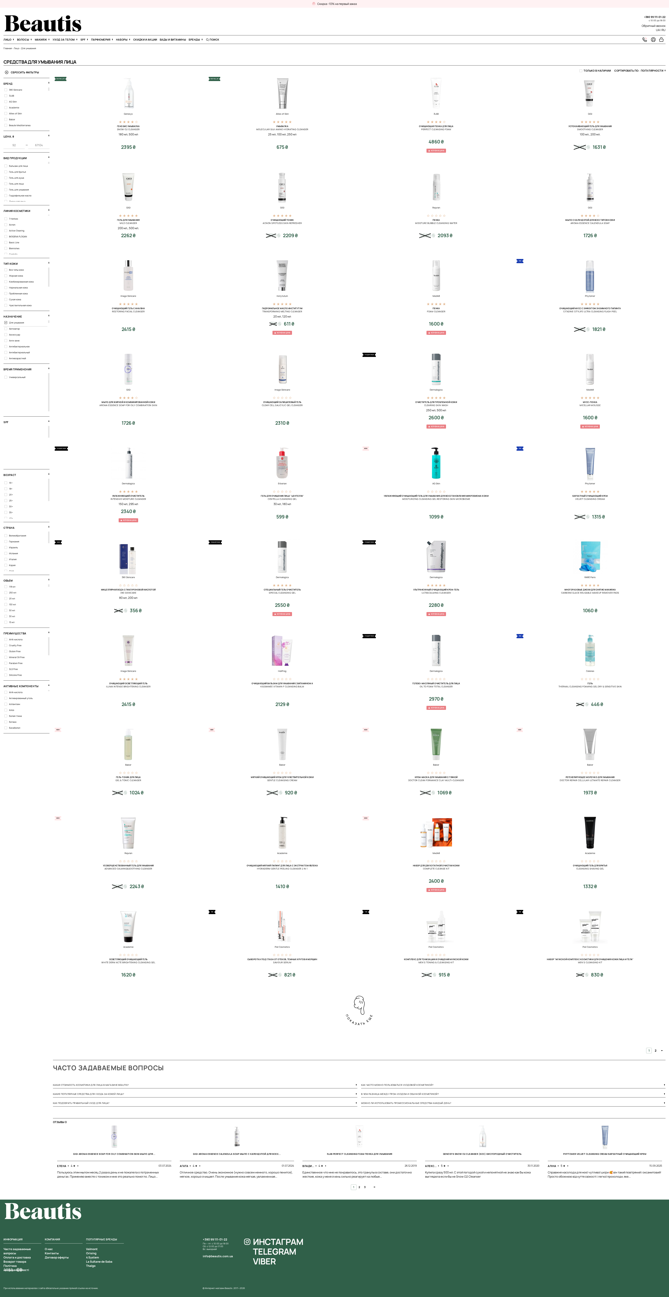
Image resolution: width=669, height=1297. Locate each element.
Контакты (52, 1253)
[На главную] (42, 30)
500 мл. (134, 228)
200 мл (132, 598)
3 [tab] (365, 1187)
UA (658, 30)
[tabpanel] (114, 1155)
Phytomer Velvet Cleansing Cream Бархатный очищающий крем (605, 1154)
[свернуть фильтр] (48, 82)
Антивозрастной (17, 358)
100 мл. (584, 134)
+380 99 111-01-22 (655, 17)
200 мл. (595, 134)
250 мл (292, 134)
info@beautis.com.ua (218, 1256)
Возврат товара (14, 1262)
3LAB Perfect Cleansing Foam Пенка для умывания (359, 1154)
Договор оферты (57, 1257)
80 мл (123, 598)
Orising (91, 1253)
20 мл (277, 316)
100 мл (281, 134)
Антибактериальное (19, 346)
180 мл (123, 134)
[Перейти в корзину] (661, 39)
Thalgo (90, 1266)
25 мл (272, 134)
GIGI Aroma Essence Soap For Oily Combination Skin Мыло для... (114, 1154)
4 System (92, 1257)
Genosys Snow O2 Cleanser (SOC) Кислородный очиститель (482, 1154)
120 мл (286, 316)
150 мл (123, 504)
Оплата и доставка (17, 1257)
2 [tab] (359, 1187)
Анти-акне (14, 340)
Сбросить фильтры (24, 72)
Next (375, 1187)
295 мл (133, 504)
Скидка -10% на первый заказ (337, 4)
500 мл (133, 134)
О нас (49, 1249)
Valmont (92, 1249)
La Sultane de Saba (99, 1262)
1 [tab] (353, 1187)
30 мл (277, 504)
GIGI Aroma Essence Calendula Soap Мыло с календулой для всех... (237, 1154)
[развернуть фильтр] (48, 210)
